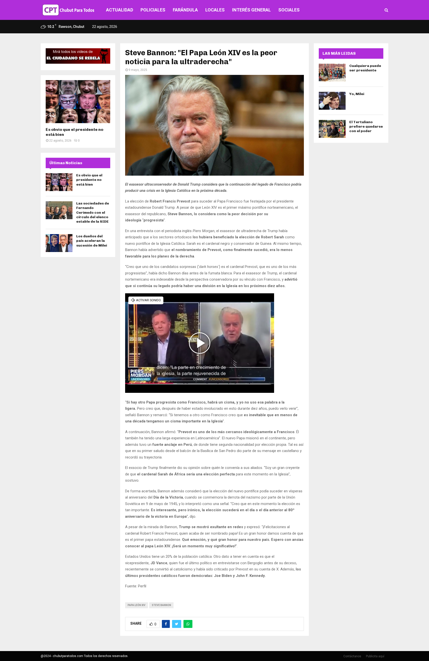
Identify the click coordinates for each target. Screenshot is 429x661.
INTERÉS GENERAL (251, 9)
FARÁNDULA (185, 9)
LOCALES (215, 9)
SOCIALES (289, 9)
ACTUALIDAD (119, 9)
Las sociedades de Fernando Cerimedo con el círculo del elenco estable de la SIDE (92, 212)
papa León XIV (136, 605)
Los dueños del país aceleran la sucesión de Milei (91, 240)
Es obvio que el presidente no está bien (89, 179)
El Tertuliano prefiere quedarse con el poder (366, 126)
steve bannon (161, 605)
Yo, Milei (356, 94)
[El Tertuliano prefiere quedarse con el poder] (332, 129)
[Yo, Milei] (332, 101)
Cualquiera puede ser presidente (365, 68)
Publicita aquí (375, 656)
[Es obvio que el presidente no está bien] (78, 101)
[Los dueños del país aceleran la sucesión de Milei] (59, 243)
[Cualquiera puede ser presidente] (332, 73)
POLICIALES (153, 9)
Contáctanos (352, 656)
